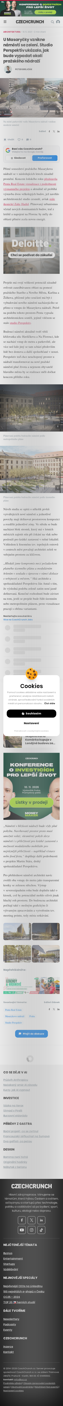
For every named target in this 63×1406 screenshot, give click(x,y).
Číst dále (49, 703)
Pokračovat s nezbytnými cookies (31, 731)
